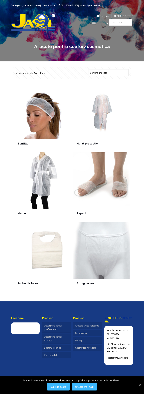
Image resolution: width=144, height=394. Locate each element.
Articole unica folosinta (87, 325)
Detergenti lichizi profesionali (53, 327)
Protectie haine (28, 283)
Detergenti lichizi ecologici (53, 338)
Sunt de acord (58, 386)
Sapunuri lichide (52, 347)
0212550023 (67, 5)
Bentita (23, 143)
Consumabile (51, 355)
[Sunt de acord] (139, 385)
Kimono (23, 213)
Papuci (81, 213)
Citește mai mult (84, 386)
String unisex (85, 283)
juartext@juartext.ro (89, 5)
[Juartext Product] (33, 22)
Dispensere (81, 333)
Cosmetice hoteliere (85, 347)
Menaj (78, 340)
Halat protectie (87, 143)
